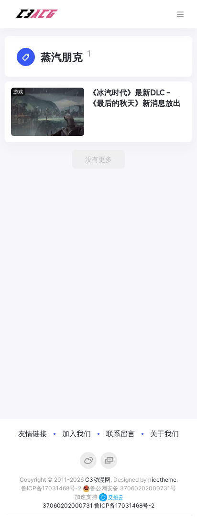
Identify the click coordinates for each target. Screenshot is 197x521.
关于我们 (164, 433)
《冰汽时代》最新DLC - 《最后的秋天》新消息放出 (135, 98)
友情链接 (32, 433)
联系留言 (120, 433)
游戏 (18, 91)
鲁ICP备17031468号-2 (51, 488)
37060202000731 (68, 505)
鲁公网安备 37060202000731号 (133, 488)
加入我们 (76, 433)
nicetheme (162, 479)
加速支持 (87, 496)
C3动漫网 (97, 479)
